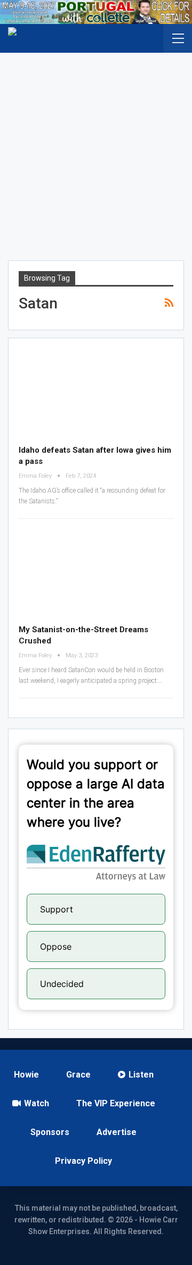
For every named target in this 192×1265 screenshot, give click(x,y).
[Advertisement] (96, 154)
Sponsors (49, 1132)
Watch (36, 1103)
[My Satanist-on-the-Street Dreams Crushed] (96, 572)
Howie (26, 1075)
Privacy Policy (83, 1161)
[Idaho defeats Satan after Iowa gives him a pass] (96, 393)
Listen (141, 1075)
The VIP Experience (115, 1103)
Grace (78, 1075)
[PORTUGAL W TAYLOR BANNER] (96, 12)
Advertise (117, 1132)
